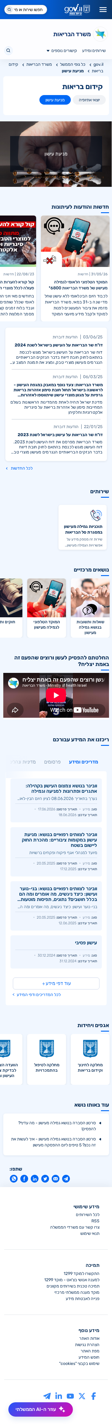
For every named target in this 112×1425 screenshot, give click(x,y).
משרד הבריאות (39, 64)
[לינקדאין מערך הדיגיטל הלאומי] (58, 1395)
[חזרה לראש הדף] (96, 1409)
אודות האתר (89, 1338)
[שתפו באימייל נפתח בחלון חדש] (55, 1178)
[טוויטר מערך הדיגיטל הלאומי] (82, 1395)
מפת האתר (90, 1351)
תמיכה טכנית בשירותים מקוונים (73, 1286)
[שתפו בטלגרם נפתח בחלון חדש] (66, 1178)
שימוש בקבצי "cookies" (79, 1363)
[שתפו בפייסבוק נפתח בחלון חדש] (24, 1178)
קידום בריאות (82, 87)
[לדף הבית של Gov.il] (77, 9)
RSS (95, 1221)
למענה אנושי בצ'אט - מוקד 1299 (71, 1279)
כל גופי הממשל (72, 64)
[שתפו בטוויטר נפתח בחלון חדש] (45, 1178)
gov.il (98, 64)
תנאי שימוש (89, 1233)
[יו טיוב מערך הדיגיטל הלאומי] (70, 1395)
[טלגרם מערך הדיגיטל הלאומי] (47, 1395)
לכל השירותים (87, 1214)
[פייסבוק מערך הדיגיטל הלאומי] (93, 1395)
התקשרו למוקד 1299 (81, 1273)
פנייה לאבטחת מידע (82, 1298)
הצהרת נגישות (87, 1344)
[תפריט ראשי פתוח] (103, 9)
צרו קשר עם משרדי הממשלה (74, 1227)
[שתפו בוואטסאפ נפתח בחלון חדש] (13, 1178)
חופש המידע (89, 1357)
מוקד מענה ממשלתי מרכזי (76, 1292)
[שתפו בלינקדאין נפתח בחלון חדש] (34, 1178)
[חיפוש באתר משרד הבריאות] (8, 51)
